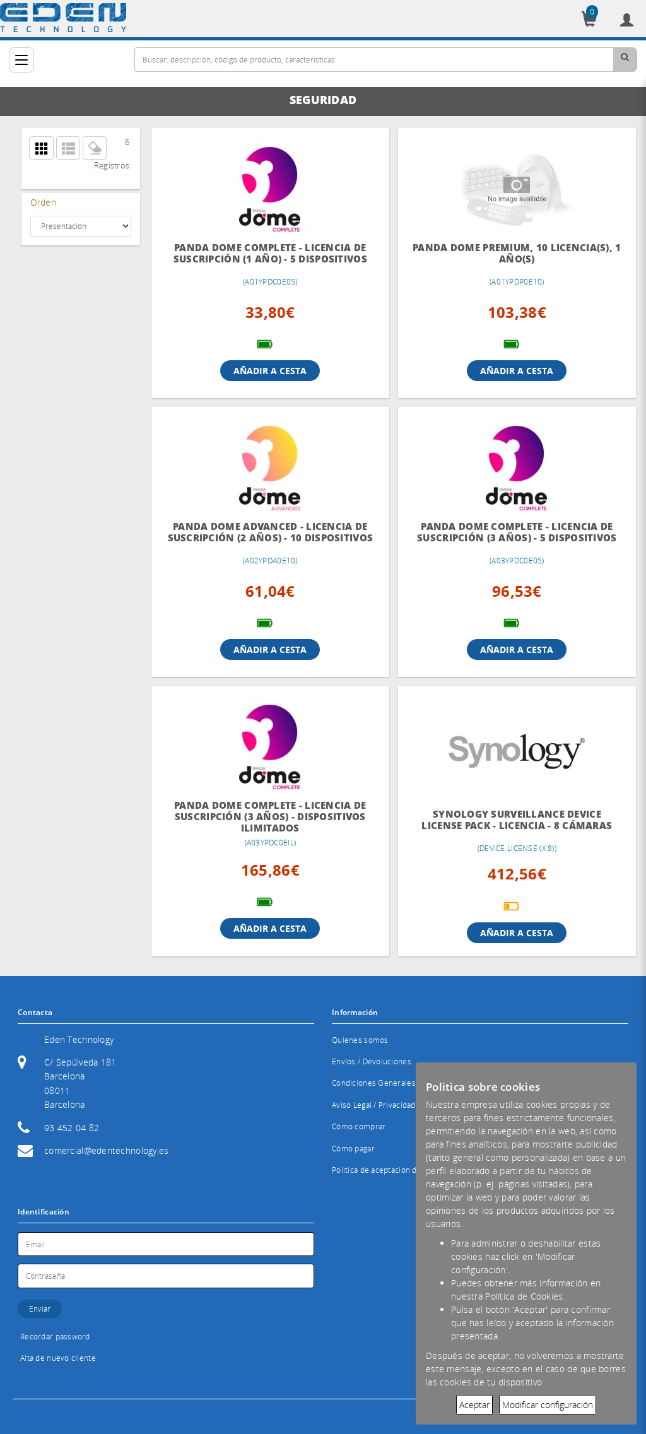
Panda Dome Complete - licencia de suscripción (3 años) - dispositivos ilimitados (270, 816)
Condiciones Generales (374, 1083)
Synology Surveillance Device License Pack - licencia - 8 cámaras (516, 820)
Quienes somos (360, 1040)
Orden (43, 202)
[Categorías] (21, 60)
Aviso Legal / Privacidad (374, 1105)
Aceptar (474, 1405)
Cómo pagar (353, 1148)
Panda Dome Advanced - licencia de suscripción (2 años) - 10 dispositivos (270, 532)
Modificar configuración (547, 1405)
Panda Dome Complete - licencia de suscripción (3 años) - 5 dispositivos (516, 532)
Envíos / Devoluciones (371, 1061)
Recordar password (55, 1336)
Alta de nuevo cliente (58, 1358)
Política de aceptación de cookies (391, 1170)
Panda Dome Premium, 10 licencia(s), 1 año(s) (517, 253)
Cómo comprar (358, 1126)
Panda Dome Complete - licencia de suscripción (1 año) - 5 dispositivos (270, 253)
